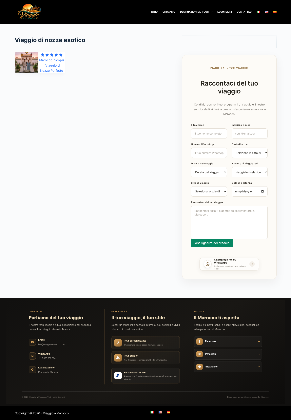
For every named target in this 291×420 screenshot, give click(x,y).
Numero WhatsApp (202, 144)
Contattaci (244, 11)
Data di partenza (242, 182)
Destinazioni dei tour (194, 11)
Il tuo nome (197, 124)
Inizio (154, 11)
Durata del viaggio (202, 163)
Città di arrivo (240, 144)
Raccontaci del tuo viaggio (207, 202)
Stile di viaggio (200, 182)
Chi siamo (169, 11)
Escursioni (224, 11)
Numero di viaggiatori (245, 163)
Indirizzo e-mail (241, 124)
